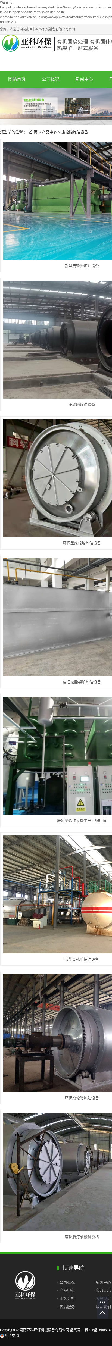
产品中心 (49, 132)
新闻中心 (84, 79)
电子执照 (11, 1335)
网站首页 (17, 79)
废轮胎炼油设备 (74, 132)
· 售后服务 (66, 1306)
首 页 (33, 132)
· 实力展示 (102, 1290)
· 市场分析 (66, 1298)
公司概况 (50, 79)
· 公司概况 (66, 1282)
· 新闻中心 (102, 1282)
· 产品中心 (66, 1290)
